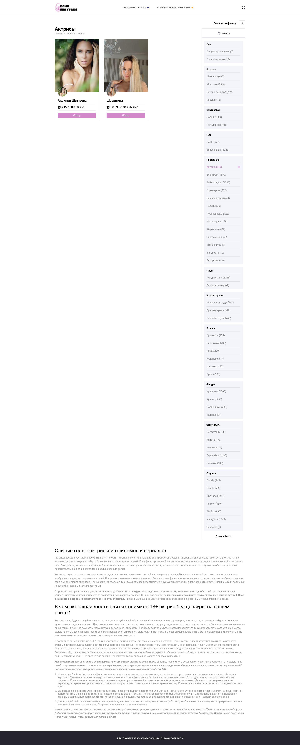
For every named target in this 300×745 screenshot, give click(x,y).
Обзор (76, 115)
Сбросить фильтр (224, 536)
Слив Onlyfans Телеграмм (173, 7)
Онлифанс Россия (134, 7)
